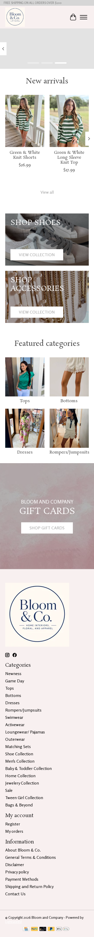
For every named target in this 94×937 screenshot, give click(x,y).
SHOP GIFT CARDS (47, 527)
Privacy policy (17, 871)
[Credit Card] (26, 929)
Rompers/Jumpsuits (69, 452)
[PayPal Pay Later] (51, 929)
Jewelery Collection (22, 783)
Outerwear (15, 739)
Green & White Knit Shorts (25, 154)
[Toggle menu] (83, 17)
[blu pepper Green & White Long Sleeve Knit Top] (69, 121)
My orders (14, 831)
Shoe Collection (19, 753)
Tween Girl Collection (24, 797)
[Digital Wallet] (62, 929)
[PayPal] (34, 929)
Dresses (25, 452)
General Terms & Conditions (30, 857)
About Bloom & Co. (23, 850)
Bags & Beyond (19, 804)
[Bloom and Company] (15, 17)
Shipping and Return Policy (29, 886)
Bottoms (69, 401)
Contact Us (15, 893)
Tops (25, 401)
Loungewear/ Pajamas (25, 731)
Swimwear (14, 717)
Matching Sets (18, 746)
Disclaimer (14, 864)
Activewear (15, 724)
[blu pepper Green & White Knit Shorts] (24, 121)
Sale (9, 790)
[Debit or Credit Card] (42, 929)
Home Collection (20, 775)
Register (12, 823)
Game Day (14, 680)
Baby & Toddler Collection (28, 768)
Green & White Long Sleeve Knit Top (69, 157)
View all (47, 192)
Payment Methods (21, 879)
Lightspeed (13, 922)
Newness (13, 673)
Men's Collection (19, 761)
